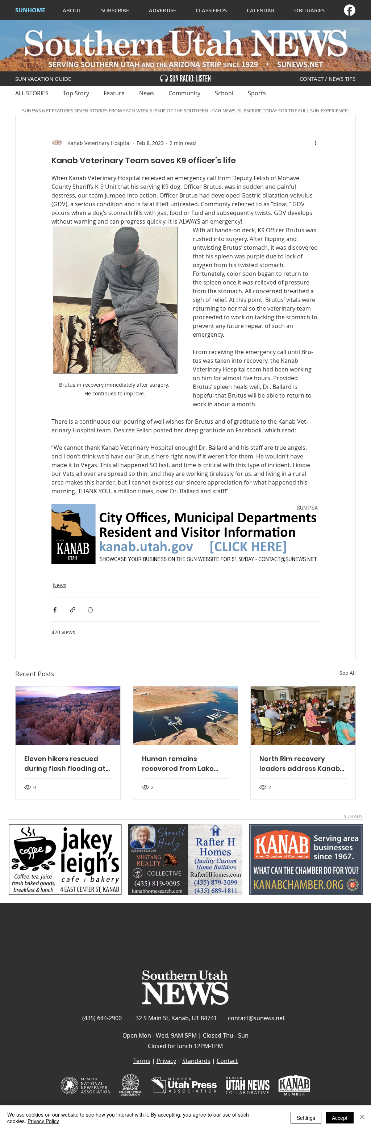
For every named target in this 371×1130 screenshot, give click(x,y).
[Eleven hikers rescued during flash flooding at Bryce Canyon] (68, 715)
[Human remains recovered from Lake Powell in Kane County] (185, 715)
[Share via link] (72, 609)
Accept (339, 1117)
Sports (257, 93)
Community (184, 93)
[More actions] (315, 142)
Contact (227, 1061)
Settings (306, 1117)
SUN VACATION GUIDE (43, 78)
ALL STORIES (32, 93)
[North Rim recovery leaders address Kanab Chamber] (303, 715)
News (146, 93)
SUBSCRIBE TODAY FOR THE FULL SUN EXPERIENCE (292, 110)
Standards (196, 1061)
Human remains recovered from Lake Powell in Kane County (179, 763)
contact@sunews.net (256, 1018)
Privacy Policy (43, 1121)
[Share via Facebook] (54, 609)
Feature (114, 93)
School (224, 93)
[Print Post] (90, 609)
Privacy (166, 1061)
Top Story (76, 93)
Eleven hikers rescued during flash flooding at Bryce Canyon (64, 763)
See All (347, 672)
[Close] (362, 1117)
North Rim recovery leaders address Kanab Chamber (299, 763)
